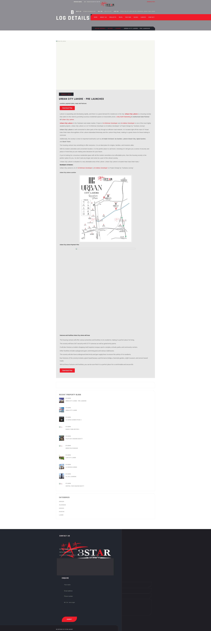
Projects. (113, 17)
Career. (143, 17)
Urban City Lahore (71, 410)
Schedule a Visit (151, 1)
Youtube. (128, 17)
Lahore (61, 515)
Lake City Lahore (71, 458)
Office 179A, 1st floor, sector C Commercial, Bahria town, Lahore (138, 11)
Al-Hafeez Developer (128, 123)
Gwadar (61, 501)
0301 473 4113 (107, 11)
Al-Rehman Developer (110, 123)
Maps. (121, 17)
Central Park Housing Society (75, 486)
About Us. (103, 17)
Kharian (61, 512)
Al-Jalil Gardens (71, 476)
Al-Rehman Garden (71, 467)
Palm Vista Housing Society (74, 439)
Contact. (151, 17)
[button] (67, 108)
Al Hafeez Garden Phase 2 (73, 420)
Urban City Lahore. (68, 119)
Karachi (61, 508)
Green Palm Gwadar (72, 448)
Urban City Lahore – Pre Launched (76, 401)
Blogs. (136, 17)
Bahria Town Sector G (72, 429)
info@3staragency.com (89, 11)
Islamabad (62, 505)
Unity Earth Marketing (123, 117)
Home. (96, 17)
